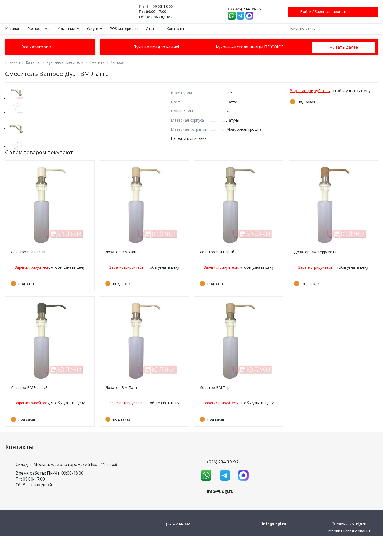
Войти (305, 11)
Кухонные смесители (64, 62)
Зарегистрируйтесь (310, 90)
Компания (66, 28)
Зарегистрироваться (333, 11)
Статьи (152, 28)
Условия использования (349, 530)
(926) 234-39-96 (222, 462)
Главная (12, 62)
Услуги (93, 28)
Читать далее (344, 47)
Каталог (12, 28)
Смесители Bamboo (107, 62)
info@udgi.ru (220, 491)
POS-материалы (124, 28)
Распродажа (39, 28)
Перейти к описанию (189, 138)
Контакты (175, 28)
